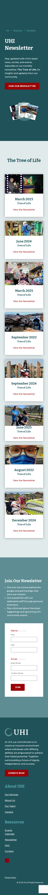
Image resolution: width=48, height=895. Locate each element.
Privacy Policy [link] (10, 878)
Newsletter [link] (11, 840)
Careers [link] (9, 812)
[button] (18, 687)
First (12, 635)
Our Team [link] (10, 806)
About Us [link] (10, 800)
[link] (7, 30)
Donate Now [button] (16, 773)
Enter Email (16, 663)
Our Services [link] (11, 794)
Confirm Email (17, 673)
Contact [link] (9, 851)
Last (12, 645)
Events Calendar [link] (10, 832)
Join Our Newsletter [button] (22, 86)
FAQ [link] (7, 845)
